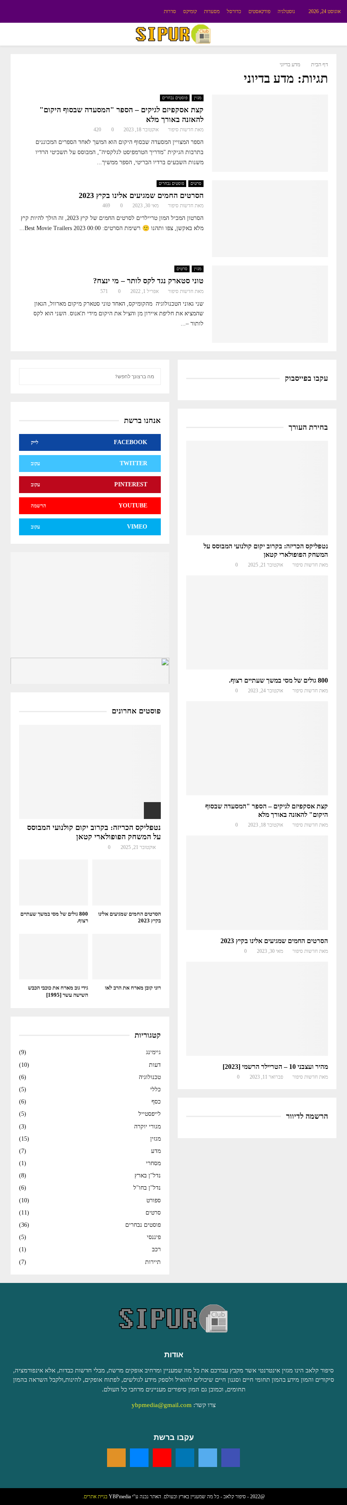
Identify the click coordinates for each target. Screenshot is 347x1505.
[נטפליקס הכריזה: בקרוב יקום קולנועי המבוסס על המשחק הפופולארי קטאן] (257, 488)
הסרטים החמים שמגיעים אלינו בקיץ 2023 (141, 195)
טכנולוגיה (150, 1077)
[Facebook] (230, 1457)
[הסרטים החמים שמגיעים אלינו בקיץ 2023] (257, 882)
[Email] (139, 1457)
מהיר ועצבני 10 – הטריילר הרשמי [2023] (275, 1066)
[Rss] (116, 1457)
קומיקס (190, 11)
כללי (155, 1089)
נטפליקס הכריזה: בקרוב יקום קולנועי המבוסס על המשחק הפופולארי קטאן (94, 832)
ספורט (153, 1200)
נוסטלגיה (286, 11)
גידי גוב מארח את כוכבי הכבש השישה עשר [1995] (58, 991)
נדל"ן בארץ (148, 1175)
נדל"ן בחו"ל (147, 1188)
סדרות (170, 11)
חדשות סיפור (180, 130)
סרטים (195, 183)
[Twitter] (207, 1457)
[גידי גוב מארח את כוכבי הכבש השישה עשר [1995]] (53, 956)
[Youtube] (162, 1457)
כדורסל (234, 11)
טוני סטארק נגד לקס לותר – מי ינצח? (148, 281)
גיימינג (153, 1052)
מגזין (197, 97)
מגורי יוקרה (147, 1126)
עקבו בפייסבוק (306, 378)
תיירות (153, 1262)
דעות (155, 1065)
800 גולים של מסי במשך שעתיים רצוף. (278, 680)
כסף (156, 1101)
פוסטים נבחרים (174, 97)
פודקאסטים (259, 11)
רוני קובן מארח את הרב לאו (133, 987)
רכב (156, 1249)
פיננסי (154, 1237)
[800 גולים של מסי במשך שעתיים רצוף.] (257, 622)
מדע (156, 1151)
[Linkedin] (185, 1457)
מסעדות (212, 11)
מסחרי (153, 1163)
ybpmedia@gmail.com (162, 1405)
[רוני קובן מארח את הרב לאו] (126, 956)
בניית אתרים (95, 1497)
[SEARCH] (27, 376)
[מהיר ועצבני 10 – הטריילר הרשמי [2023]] (257, 1009)
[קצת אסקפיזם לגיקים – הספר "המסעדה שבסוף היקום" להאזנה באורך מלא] (257, 748)
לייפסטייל (149, 1114)
